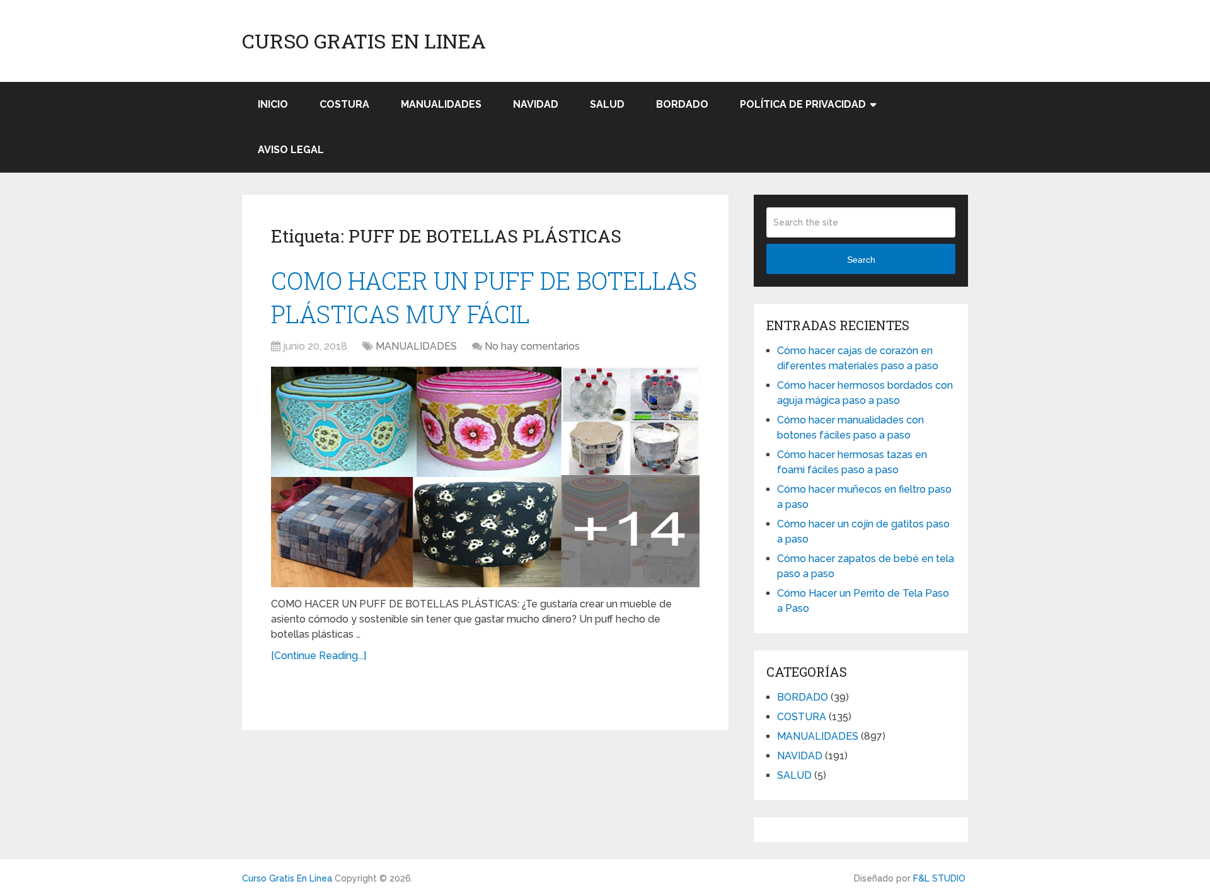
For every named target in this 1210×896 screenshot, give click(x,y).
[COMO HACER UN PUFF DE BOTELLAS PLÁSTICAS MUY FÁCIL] (485, 477)
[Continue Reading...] (318, 656)
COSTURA (344, 104)
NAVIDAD (535, 104)
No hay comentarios (532, 346)
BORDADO (682, 104)
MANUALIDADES (441, 104)
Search (861, 260)
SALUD (607, 104)
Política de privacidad (803, 104)
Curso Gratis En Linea (364, 41)
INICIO (273, 104)
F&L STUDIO (939, 878)
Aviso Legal (291, 150)
